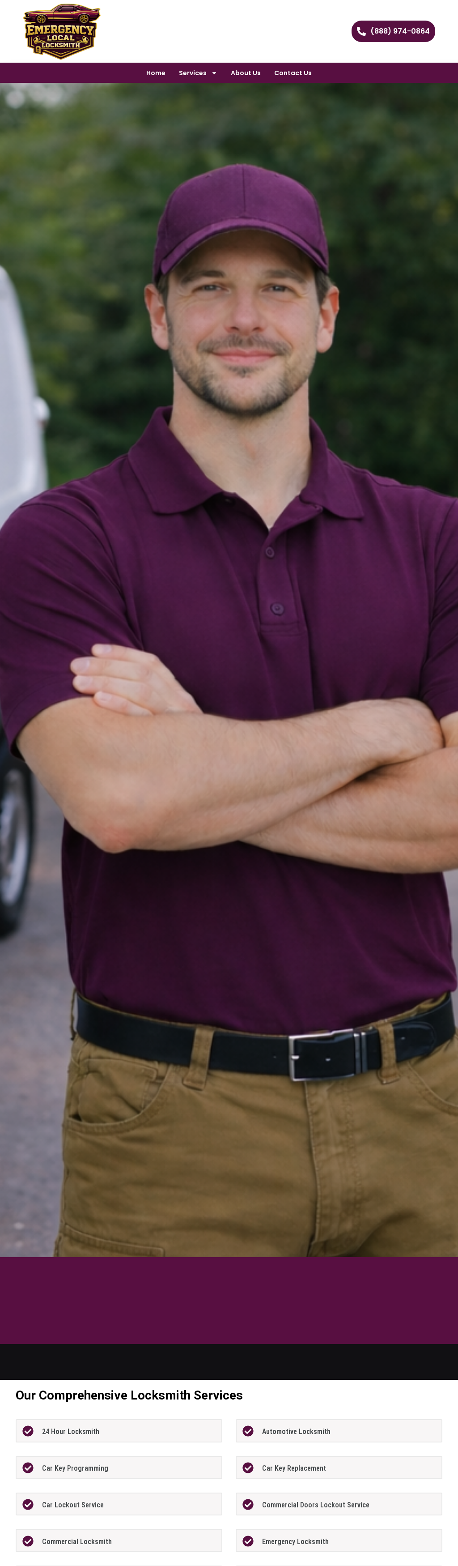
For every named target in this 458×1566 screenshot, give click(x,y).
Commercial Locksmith (77, 1541)
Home (155, 72)
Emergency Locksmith (295, 1541)
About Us (246, 72)
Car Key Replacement (294, 1468)
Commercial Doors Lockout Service (315, 1505)
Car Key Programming (75, 1468)
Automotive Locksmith (296, 1431)
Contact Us (293, 72)
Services (193, 72)
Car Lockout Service (73, 1505)
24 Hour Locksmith (70, 1431)
